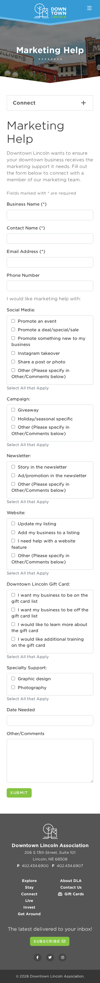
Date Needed (21, 709)
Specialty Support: (27, 667)
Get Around (29, 914)
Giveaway (27, 410)
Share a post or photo (40, 361)
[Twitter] (50, 957)
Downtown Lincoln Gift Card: (38, 584)
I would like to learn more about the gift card (49, 627)
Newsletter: (19, 455)
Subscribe (48, 941)
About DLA (71, 881)
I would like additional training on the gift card (47, 642)
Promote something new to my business (48, 341)
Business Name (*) (27, 204)
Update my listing (35, 523)
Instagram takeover (37, 353)
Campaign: (18, 399)
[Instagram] (62, 957)
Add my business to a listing (47, 532)
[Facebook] (37, 957)
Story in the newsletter (41, 467)
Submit (19, 793)
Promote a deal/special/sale (47, 329)
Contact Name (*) (26, 228)
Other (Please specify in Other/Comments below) (40, 373)
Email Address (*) (26, 251)
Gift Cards (73, 894)
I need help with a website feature (43, 544)
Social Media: (21, 309)
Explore (29, 881)
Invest (29, 907)
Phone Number (23, 275)
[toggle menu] (89, 8)
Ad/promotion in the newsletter (50, 475)
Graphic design (33, 678)
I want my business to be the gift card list (49, 598)
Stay (29, 887)
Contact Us (71, 887)
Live (29, 901)
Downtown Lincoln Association (57, 976)
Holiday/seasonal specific (44, 419)
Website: (16, 512)
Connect (24, 103)
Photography (30, 687)
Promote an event (35, 321)
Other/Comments (25, 733)
